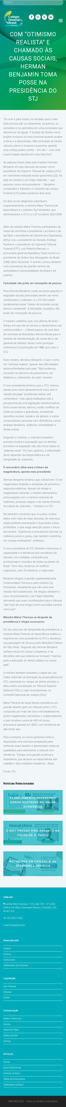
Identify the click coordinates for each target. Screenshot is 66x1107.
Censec (6, 1062)
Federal (6, 997)
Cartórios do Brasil (11, 1073)
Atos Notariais (9, 986)
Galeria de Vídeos (11, 1030)
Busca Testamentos (12, 1067)
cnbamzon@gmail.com (14, 925)
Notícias (7, 1041)
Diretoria (7, 948)
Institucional (9, 960)
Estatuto (7, 954)
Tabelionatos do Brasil (13, 1085)
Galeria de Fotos (10, 1035)
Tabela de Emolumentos (14, 1079)
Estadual (7, 992)
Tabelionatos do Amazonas (15, 965)
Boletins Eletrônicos (12, 1018)
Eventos (7, 1024)
